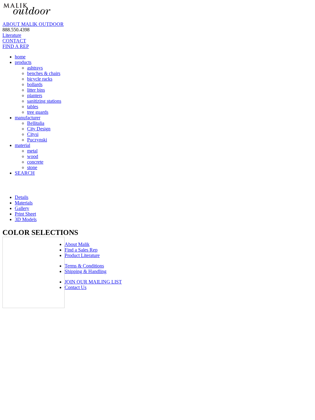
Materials (24, 202)
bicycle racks (39, 78)
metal (32, 150)
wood (32, 156)
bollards (34, 84)
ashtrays (35, 67)
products (23, 62)
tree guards (37, 112)
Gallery (22, 208)
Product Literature (82, 255)
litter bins (36, 90)
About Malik (77, 244)
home (20, 56)
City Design (38, 128)
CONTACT (14, 40)
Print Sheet (25, 213)
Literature (11, 35)
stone (32, 167)
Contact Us (75, 287)
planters (34, 95)
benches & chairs (43, 73)
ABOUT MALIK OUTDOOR (33, 24)
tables (32, 106)
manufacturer (27, 117)
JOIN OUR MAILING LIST (93, 281)
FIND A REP (15, 46)
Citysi (32, 134)
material (22, 145)
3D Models (26, 219)
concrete (35, 161)
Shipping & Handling (85, 271)
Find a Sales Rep (81, 249)
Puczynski (37, 139)
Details (21, 197)
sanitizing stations (44, 101)
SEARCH (25, 173)
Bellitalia (35, 123)
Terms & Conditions (84, 265)
